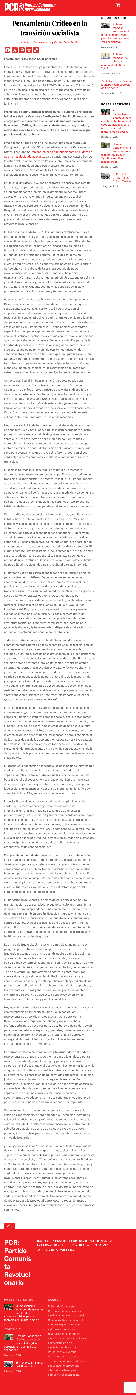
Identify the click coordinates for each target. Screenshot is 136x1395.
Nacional (98, 1240)
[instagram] (24, 1289)
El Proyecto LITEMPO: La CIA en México (122, 178)
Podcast (100, 1245)
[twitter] (7, 1289)
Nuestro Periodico (70, 1240)
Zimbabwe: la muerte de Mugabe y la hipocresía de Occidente (116, 84)
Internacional (50, 1245)
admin (25, 42)
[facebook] (16, 1289)
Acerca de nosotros (55, 1250)
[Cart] (118, 4)
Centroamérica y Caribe (48, 42)
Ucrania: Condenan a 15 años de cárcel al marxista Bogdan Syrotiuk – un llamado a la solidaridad (116, 153)
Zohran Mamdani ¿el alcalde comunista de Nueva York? (115, 61)
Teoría (74, 42)
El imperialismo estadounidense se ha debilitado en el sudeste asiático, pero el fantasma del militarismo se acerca (116, 121)
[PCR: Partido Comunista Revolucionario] (30, 12)
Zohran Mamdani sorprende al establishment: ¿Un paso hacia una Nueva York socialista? (115, 33)
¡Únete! (43, 1240)
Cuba (66, 42)
